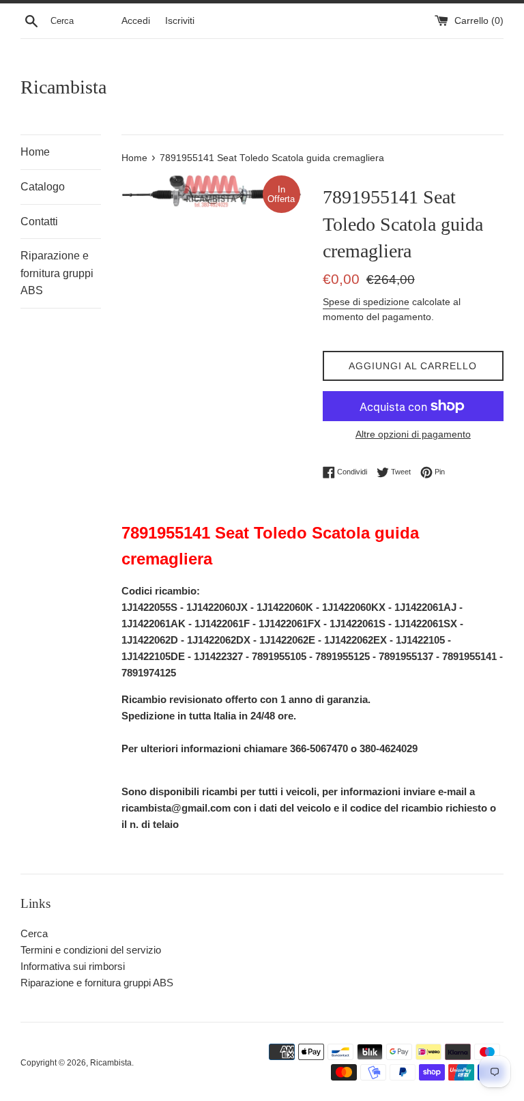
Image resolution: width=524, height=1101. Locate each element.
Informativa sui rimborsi (72, 966)
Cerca (34, 933)
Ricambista (63, 87)
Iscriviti (179, 21)
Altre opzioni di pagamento (413, 434)
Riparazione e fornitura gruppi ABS (56, 273)
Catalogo (42, 186)
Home (35, 152)
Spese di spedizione (366, 301)
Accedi (135, 21)
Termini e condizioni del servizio (90, 950)
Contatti (39, 221)
